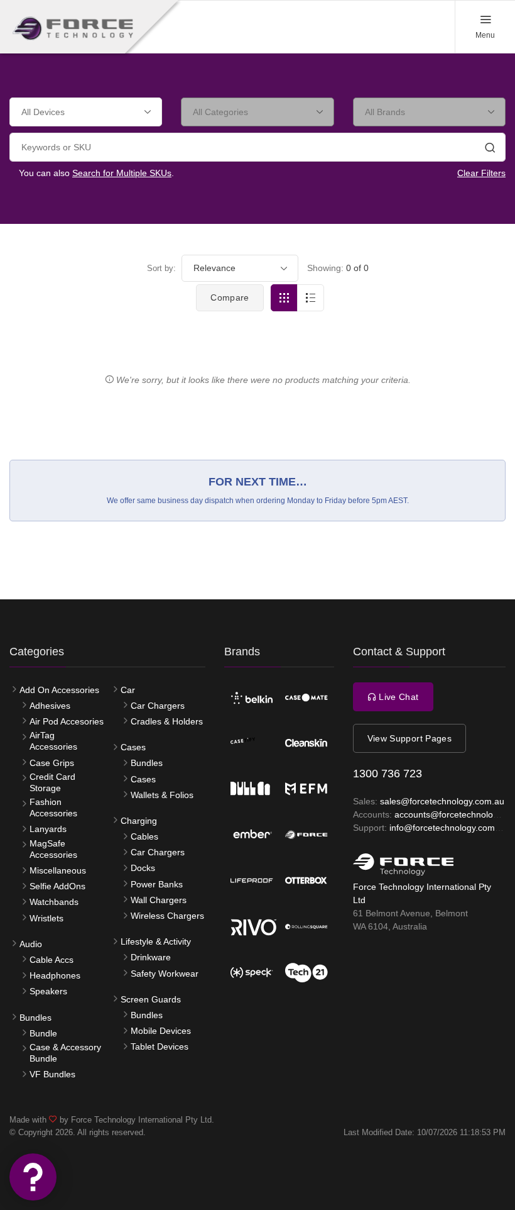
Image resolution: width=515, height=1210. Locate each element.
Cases (133, 747)
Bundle (43, 1033)
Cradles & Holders (167, 721)
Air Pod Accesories (67, 721)
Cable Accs (51, 960)
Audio (30, 944)
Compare (229, 297)
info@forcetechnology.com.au (448, 828)
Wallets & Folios (162, 795)
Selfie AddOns (57, 886)
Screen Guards (151, 999)
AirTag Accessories (53, 741)
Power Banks (157, 884)
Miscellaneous (58, 870)
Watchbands (54, 902)
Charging (139, 821)
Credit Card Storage (52, 782)
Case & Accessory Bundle (65, 1052)
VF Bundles (52, 1074)
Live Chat (397, 697)
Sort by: (161, 268)
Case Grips (52, 763)
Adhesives (50, 706)
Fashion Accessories (53, 807)
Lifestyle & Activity (156, 941)
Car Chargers (158, 706)
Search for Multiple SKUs (121, 173)
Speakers (48, 991)
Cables (144, 836)
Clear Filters (481, 173)
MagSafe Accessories (53, 849)
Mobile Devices (161, 1031)
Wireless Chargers (167, 916)
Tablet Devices (159, 1046)
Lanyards (48, 829)
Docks (143, 868)
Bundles (35, 1018)
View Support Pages (409, 738)
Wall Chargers (159, 900)
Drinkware (151, 957)
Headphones (55, 975)
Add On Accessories (59, 690)
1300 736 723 (387, 773)
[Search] (489, 149)
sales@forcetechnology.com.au (442, 801)
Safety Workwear (164, 974)
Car (128, 690)
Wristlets (46, 918)
